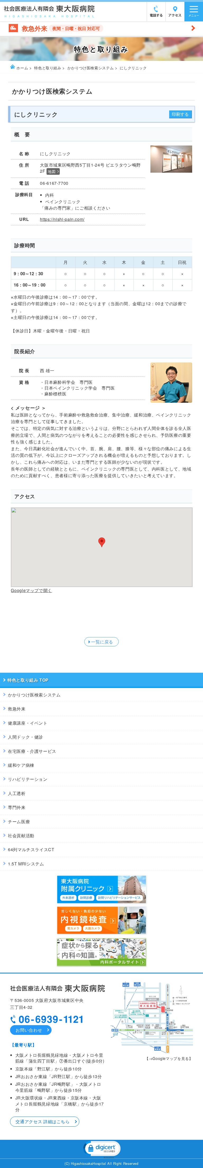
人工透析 (17, 793)
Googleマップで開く (31, 590)
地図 (52, 171)
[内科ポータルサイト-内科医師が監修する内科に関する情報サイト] (101, 966)
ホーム (22, 67)
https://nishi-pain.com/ (62, 219)
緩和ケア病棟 (21, 765)
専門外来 (17, 807)
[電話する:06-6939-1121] (156, 15)
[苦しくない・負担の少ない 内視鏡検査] (101, 934)
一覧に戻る (102, 642)
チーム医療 (19, 821)
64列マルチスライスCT (31, 849)
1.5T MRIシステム (26, 864)
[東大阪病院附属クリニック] (101, 903)
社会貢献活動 (21, 835)
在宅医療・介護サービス (32, 751)
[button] (101, 1149)
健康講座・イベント (28, 723)
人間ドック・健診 (25, 737)
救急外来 (17, 709)
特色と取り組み (47, 67)
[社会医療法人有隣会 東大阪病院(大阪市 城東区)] (49, 16)
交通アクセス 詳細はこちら (43, 1121)
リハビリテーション (28, 779)
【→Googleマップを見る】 (169, 1058)
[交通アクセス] (175, 15)
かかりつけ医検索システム (90, 67)
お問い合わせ (29, 1030)
